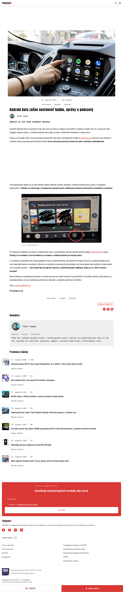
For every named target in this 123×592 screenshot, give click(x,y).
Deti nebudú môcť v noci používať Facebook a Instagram (33, 380)
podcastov (85, 138)
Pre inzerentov (7, 549)
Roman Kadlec (17, 433)
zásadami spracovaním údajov (27, 504)
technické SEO (8, 582)
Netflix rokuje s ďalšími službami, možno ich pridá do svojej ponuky (37, 396)
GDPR (65, 557)
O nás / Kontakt (8, 545)
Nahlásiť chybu (104, 304)
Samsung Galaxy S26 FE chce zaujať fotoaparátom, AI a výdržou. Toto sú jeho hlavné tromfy (46, 364)
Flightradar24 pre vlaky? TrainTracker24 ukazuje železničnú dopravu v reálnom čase (43, 412)
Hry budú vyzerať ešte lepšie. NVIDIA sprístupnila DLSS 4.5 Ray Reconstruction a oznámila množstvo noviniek (53, 429)
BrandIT (5, 553)
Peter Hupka (22, 116)
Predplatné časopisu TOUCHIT (75, 545)
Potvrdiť (61, 510)
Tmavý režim (7, 538)
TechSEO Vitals (27, 582)
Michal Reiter (17, 385)
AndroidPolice (23, 285)
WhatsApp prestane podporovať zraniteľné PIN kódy (31, 445)
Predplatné (6, 557)
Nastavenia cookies (71, 561)
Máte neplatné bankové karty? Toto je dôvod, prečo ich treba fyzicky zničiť (40, 461)
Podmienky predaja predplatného (76, 553)
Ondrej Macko (17, 368)
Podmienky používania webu (74, 549)
